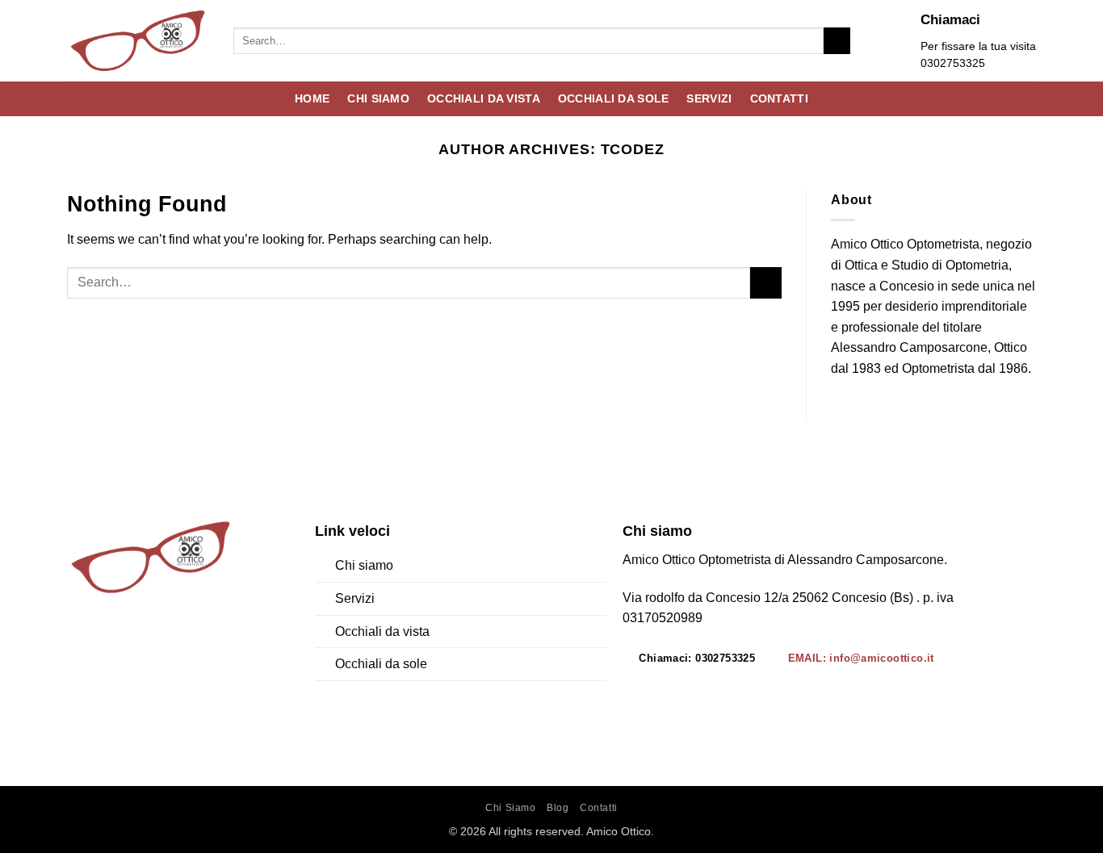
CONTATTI (779, 98)
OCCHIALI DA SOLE (613, 98)
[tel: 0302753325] (896, 40)
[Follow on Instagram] (109, 647)
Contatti (599, 807)
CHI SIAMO (378, 98)
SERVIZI (709, 98)
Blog (557, 807)
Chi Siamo (510, 807)
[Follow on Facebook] (81, 647)
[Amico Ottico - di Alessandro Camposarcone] (138, 41)
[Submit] (837, 41)
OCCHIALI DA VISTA (483, 98)
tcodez (633, 148)
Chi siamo (364, 565)
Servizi (355, 598)
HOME (312, 98)
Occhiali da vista (382, 631)
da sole (404, 664)
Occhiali (358, 664)
